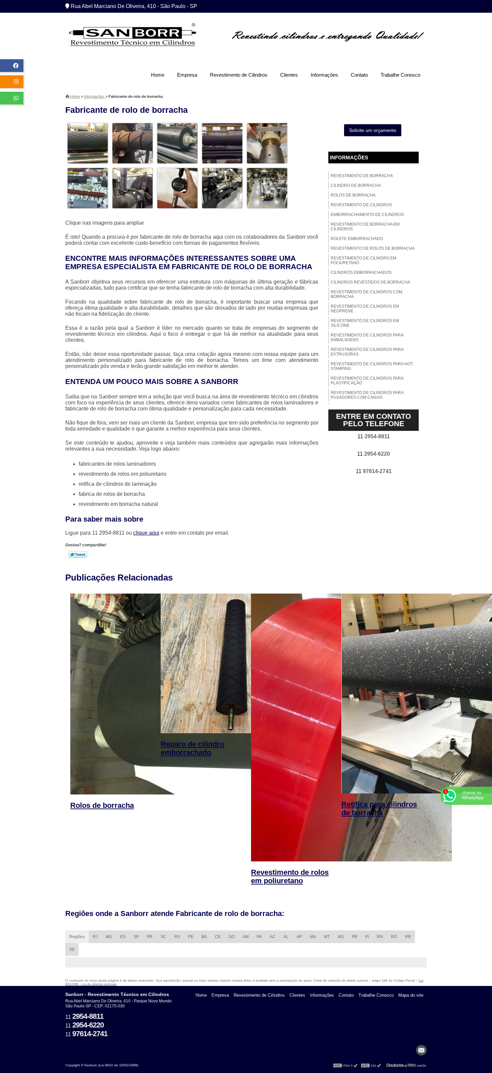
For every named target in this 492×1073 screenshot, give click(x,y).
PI (367, 936)
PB (354, 936)
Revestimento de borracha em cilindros (365, 226)
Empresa (187, 75)
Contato (359, 75)
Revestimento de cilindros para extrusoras (367, 352)
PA (259, 936)
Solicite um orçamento (372, 130)
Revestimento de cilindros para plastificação (367, 380)
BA (204, 936)
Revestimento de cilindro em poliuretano (363, 260)
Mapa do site (410, 995)
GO (232, 936)
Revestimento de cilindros (361, 205)
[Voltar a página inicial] (132, 36)
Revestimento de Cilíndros (259, 995)
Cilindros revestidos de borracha (370, 282)
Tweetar (78, 554)
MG (109, 936)
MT (327, 936)
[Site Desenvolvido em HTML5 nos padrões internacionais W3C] (345, 1065)
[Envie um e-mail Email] (421, 1050)
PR (150, 936)
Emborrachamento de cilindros (367, 214)
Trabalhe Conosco (400, 75)
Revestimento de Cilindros (238, 75)
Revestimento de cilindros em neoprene (365, 308)
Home (157, 75)
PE (190, 936)
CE (218, 936)
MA (313, 936)
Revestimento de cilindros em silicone (365, 323)
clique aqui (146, 533)
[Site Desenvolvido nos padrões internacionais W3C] (370, 1065)
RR (408, 936)
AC (272, 936)
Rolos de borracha (353, 195)
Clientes (289, 75)
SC (163, 936)
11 (373, 436)
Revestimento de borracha (362, 175)
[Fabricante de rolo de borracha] (87, 143)
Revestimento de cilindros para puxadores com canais (367, 395)
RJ (95, 936)
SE (72, 949)
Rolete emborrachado (357, 238)
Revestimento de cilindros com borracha (366, 294)
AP (299, 936)
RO (394, 936)
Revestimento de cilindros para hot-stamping (372, 366)
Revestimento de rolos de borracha (373, 248)
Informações (324, 75)
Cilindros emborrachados (361, 272)
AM (246, 936)
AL (286, 936)
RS (177, 936)
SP (136, 936)
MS (341, 936)
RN (380, 936)
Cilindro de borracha (356, 185)
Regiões (77, 936)
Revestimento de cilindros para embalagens (367, 337)
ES (123, 936)
